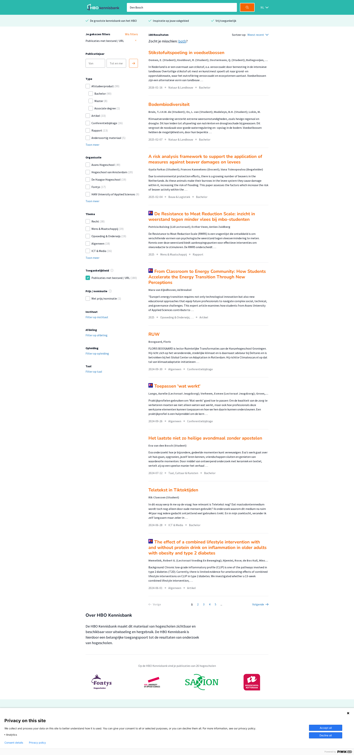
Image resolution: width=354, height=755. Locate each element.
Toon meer (92, 144)
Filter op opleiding (97, 353)
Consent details (13, 742)
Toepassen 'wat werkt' (177, 386)
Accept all (326, 727)
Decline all (326, 735)
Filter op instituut (97, 317)
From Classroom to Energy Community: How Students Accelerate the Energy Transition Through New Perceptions (207, 276)
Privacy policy (37, 742)
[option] (177, 682)
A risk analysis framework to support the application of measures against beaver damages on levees (205, 159)
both (182, 41)
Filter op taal (94, 371)
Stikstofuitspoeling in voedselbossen (186, 53)
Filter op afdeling (96, 335)
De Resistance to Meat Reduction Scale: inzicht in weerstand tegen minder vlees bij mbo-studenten (201, 216)
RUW (154, 334)
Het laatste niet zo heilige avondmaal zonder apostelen (205, 438)
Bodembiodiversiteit (169, 104)
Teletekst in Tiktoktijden (173, 490)
